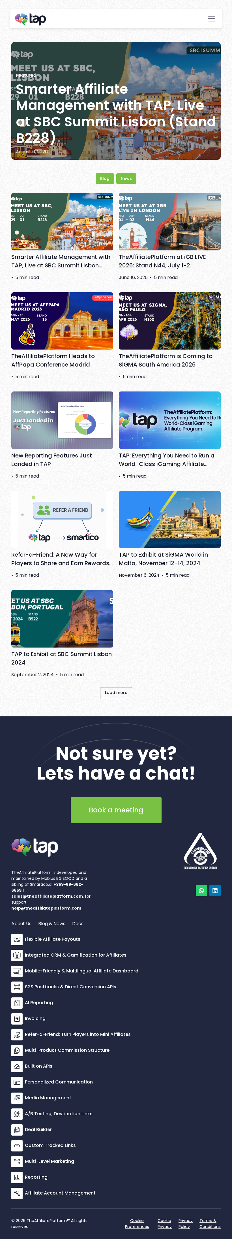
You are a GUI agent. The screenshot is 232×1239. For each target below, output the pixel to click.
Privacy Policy (186, 1223)
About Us (21, 923)
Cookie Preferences (137, 1223)
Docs (77, 923)
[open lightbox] (200, 846)
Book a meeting (116, 810)
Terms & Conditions (210, 1223)
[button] (211, 18)
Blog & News (51, 923)
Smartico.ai (41, 884)
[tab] (105, 178)
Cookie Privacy (165, 1223)
